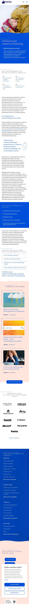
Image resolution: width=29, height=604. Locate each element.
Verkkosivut (6, 458)
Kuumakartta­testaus (8, 507)
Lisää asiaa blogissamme (14, 381)
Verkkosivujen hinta (8, 471)
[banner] (7, 2)
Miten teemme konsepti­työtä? (10, 497)
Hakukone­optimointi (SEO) (9, 526)
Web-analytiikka (7, 529)
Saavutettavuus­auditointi (9, 515)
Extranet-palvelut (7, 474)
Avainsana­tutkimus (7, 513)
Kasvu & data (7, 523)
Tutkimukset (6, 502)
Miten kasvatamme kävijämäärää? (11, 534)
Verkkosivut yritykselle (8, 463)
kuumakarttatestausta (7, 130)
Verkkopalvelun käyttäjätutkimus (10, 505)
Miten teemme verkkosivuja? (10, 479)
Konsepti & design (8, 484)
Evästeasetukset (14, 592)
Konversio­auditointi (8, 510)
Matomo (5, 531)
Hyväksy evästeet (14, 584)
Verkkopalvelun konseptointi (10, 490)
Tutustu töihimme (14, 438)
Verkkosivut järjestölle (8, 466)
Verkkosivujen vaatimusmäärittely (11, 487)
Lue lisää (6, 580)
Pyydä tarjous (10, 559)
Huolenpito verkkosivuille (9, 477)
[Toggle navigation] (27, 2)
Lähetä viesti (9, 563)
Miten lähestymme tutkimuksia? (10, 518)
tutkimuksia (20, 129)
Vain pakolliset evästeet (14, 588)
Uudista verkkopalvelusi (9, 461)
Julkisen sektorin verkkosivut (10, 469)
